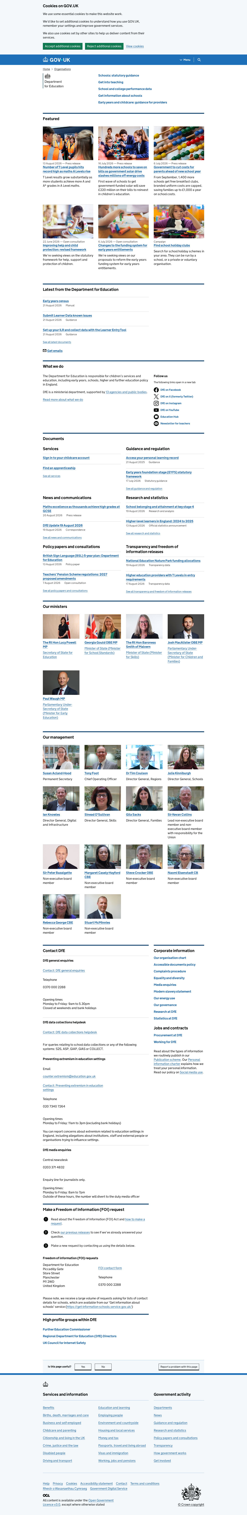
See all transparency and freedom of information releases (159, 591)
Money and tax (108, 1438)
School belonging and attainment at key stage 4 (160, 507)
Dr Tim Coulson (137, 773)
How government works (170, 1453)
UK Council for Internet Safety (64, 1343)
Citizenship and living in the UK (64, 1438)
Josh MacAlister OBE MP (185, 642)
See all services (51, 476)
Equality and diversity (169, 978)
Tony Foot (92, 773)
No (106, 1366)
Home (46, 69)
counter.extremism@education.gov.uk (69, 1076)
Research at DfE (165, 1012)
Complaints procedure (170, 971)
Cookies (71, 1483)
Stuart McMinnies (97, 922)
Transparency (163, 1445)
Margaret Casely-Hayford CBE (102, 875)
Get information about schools (120, 96)
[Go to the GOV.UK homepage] (56, 60)
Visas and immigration (113, 1453)
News (158, 1415)
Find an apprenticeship (59, 468)
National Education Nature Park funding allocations (163, 561)
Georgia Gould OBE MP (101, 642)
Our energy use (164, 998)
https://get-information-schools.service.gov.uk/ (99, 1307)
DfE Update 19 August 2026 (63, 525)
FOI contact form (110, 1268)
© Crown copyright (191, 1504)
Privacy (58, 1483)
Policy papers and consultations (176, 1438)
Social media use (191, 1072)
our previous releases (75, 1232)
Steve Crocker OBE (139, 873)
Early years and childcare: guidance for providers (132, 102)
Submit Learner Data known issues (67, 315)
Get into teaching (110, 82)
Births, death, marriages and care (66, 1415)
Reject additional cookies (104, 46)
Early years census (56, 301)
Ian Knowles (51, 814)
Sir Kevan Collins (180, 814)
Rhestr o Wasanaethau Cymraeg (65, 1488)
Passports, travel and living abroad (122, 1445)
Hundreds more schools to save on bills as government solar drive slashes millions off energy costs (122, 171)
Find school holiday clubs (172, 245)
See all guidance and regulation (144, 488)
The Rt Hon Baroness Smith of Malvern (141, 645)
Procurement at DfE (168, 1035)
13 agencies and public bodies (126, 392)
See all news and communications (62, 537)
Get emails (55, 351)
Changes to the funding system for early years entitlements (122, 247)
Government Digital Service (108, 1488)
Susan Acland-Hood (57, 773)
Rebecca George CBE (58, 922)
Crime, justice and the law (60, 1445)
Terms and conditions (144, 1483)
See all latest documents (57, 342)
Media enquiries (165, 985)
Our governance (165, 1005)
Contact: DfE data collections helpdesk (70, 1032)
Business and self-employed (62, 1423)
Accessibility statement (96, 1483)
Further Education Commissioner (66, 1329)
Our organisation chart (170, 958)
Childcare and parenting (59, 1430)
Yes (86, 1366)
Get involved (162, 1461)
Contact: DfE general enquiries (64, 970)
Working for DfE (165, 1042)
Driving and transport (57, 1461)
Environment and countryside (118, 1423)
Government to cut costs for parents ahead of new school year (177, 169)
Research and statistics (170, 1430)
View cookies (135, 46)
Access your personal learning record (152, 458)
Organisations (62, 69)
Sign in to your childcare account (66, 458)
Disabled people (54, 1453)
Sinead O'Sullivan (97, 814)
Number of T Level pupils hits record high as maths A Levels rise (66, 169)
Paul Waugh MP (54, 699)
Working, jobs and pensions (117, 1461)
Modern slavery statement (172, 991)
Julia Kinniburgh (179, 773)
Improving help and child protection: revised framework (64, 247)
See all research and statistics (143, 533)
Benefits (48, 1408)
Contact (121, 1483)
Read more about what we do (63, 399)
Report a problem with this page (178, 1366)
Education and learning (114, 1408)
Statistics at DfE (165, 1018)
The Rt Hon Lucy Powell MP (59, 645)
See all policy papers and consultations (65, 590)
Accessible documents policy (174, 964)
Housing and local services (116, 1430)
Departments (163, 1408)
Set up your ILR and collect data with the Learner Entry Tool (84, 330)
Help (46, 1483)
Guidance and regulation (170, 1423)
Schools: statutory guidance (118, 75)
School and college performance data (125, 89)
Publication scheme (167, 1060)
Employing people (110, 1415)
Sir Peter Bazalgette (57, 873)
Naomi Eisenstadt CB (183, 873)
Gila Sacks (133, 814)
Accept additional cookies (62, 46)
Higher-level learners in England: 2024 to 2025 (159, 521)
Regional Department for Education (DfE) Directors (79, 1336)
